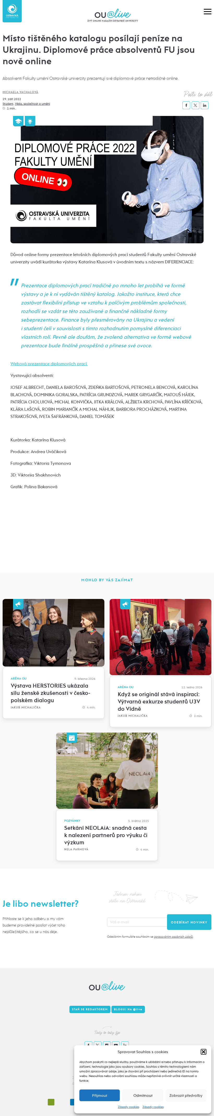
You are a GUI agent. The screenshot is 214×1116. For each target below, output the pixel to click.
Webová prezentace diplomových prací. (49, 364)
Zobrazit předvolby (186, 1095)
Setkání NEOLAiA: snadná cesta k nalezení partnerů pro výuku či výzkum (105, 835)
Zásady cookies (128, 1107)
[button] (203, 1051)
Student (8, 104)
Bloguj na (128, 1009)
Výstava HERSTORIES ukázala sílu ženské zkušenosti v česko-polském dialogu (50, 693)
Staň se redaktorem (90, 1009)
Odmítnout (142, 1095)
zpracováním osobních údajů (173, 936)
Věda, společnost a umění (32, 104)
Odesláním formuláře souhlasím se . (150, 936)
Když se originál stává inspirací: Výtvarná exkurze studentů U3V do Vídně (159, 702)
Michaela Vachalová (20, 92)
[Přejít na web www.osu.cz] (12, 11)
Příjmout (99, 1095)
